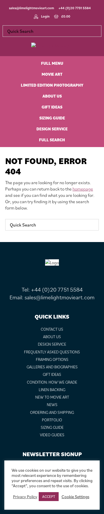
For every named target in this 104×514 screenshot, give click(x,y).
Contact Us (52, 329)
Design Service (52, 344)
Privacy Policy (25, 496)
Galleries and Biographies (52, 367)
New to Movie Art (52, 397)
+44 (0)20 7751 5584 (74, 8)
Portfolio (52, 419)
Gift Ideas (52, 374)
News (52, 404)
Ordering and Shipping (52, 412)
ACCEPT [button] (48, 496)
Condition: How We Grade (52, 382)
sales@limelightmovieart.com (31, 8)
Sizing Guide (52, 427)
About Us (52, 336)
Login (45, 16)
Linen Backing (52, 389)
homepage (83, 189)
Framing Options (52, 359)
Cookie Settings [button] (75, 496)
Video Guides (52, 434)
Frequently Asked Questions (52, 352)
